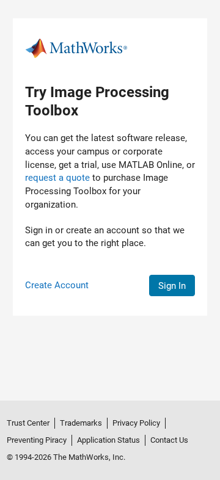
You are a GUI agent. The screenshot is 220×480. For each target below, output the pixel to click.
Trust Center (28, 422)
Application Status (108, 440)
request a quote (57, 177)
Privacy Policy (136, 422)
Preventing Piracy (37, 440)
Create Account (57, 285)
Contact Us (169, 440)
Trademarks (81, 422)
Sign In (172, 285)
